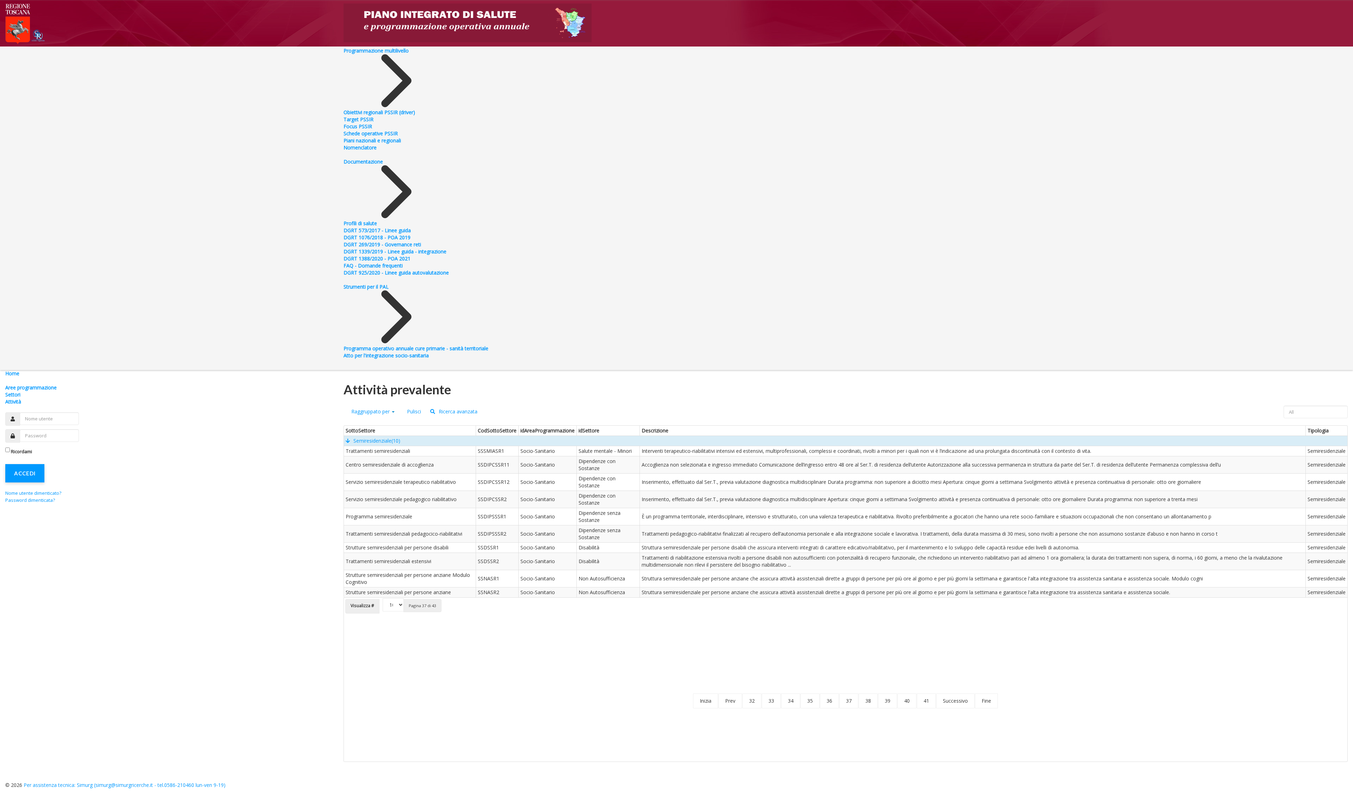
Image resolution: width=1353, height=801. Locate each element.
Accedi (25, 473)
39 (887, 700)
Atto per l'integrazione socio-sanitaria (386, 355)
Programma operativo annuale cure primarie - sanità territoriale (416, 348)
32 (752, 700)
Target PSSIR (358, 119)
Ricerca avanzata (457, 411)
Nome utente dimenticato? (33, 493)
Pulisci (413, 411)
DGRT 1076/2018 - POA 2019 (377, 237)
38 (868, 700)
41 (926, 700)
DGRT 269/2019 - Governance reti (382, 244)
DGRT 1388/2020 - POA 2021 (377, 258)
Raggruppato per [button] (370, 411)
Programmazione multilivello (376, 50)
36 (829, 700)
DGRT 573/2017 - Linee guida (377, 230)
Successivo (955, 700)
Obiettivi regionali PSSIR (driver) (379, 112)
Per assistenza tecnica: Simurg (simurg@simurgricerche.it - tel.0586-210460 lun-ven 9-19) (125, 785)
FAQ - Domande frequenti (373, 265)
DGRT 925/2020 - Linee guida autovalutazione (396, 272)
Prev (730, 700)
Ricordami (21, 451)
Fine (986, 700)
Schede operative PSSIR (371, 133)
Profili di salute (360, 223)
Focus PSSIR (358, 126)
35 (810, 700)
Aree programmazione (31, 387)
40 (907, 700)
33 (771, 700)
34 (790, 700)
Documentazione (363, 161)
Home (12, 373)
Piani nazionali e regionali (372, 140)
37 (849, 700)
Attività (13, 401)
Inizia (705, 700)
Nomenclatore (360, 147)
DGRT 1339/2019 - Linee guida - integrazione (395, 251)
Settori (12, 394)
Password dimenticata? (30, 500)
